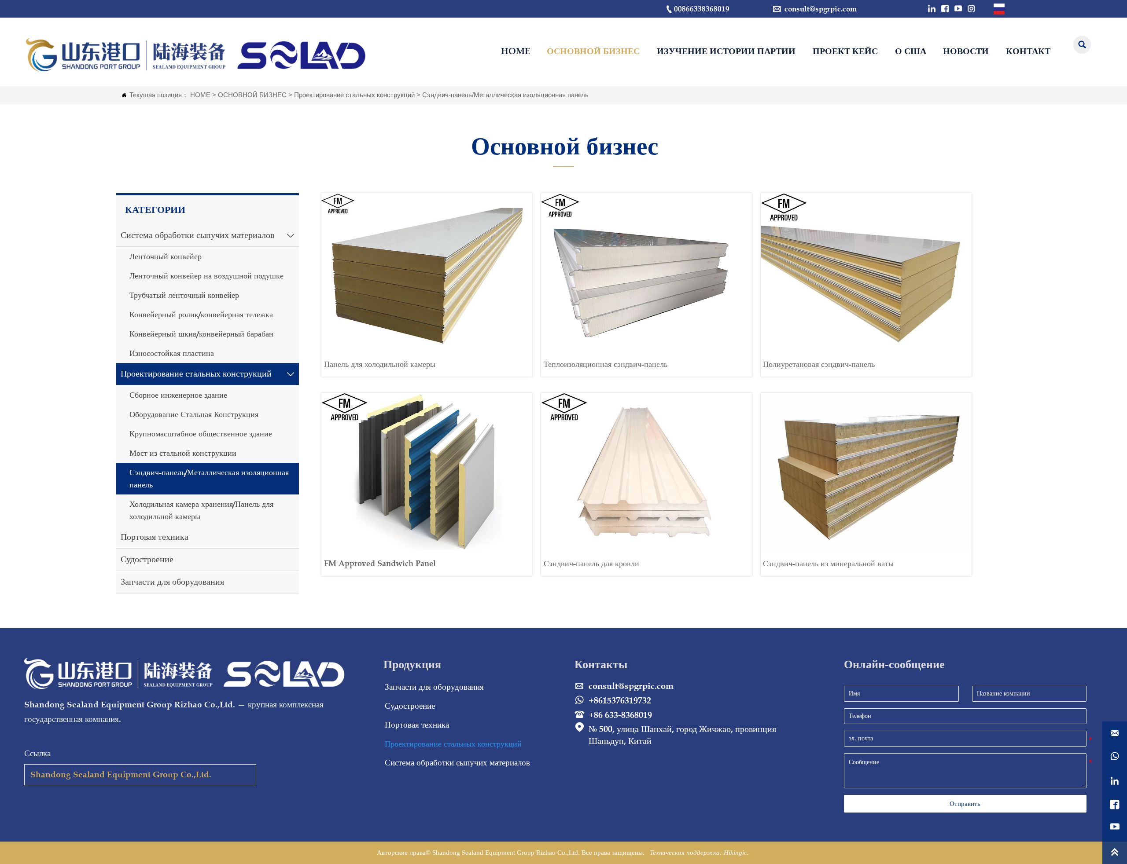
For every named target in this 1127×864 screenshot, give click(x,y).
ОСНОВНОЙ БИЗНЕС (252, 95)
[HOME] (197, 54)
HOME (200, 95)
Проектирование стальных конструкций (354, 95)
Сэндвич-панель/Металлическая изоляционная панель (505, 95)
